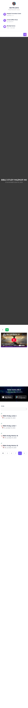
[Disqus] (14, 365)
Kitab (2, 406)
